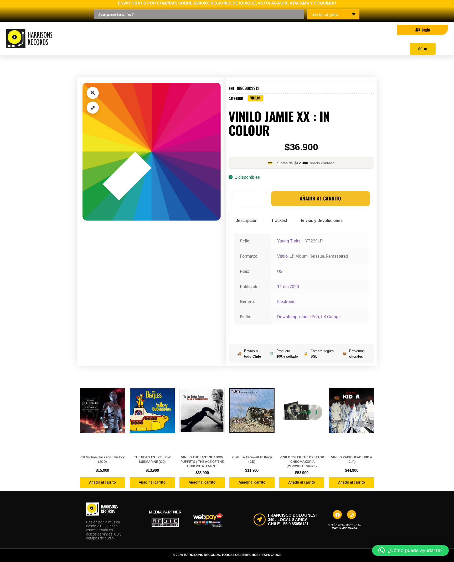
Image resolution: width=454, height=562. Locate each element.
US (279, 271)
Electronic (286, 301)
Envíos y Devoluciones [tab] (322, 220)
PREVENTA (213, 38)
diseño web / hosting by (344, 526)
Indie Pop (310, 316)
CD (136, 38)
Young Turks (288, 240)
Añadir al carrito (320, 198)
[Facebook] (337, 514)
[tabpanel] (301, 282)
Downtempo (288, 316)
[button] (93, 93)
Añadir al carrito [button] (102, 482)
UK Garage (330, 316)
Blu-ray (171, 38)
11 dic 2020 (288, 286)
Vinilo (282, 256)
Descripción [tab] (246, 220)
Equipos (255, 38)
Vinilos (103, 38)
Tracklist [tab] (279, 220)
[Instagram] (351, 514)
